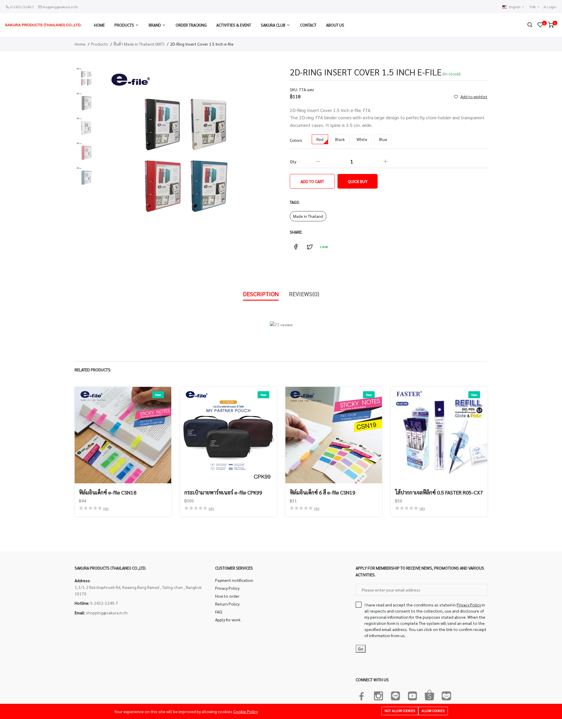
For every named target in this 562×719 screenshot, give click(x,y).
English (515, 7)
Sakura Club (273, 24)
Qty (293, 161)
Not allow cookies (400, 710)
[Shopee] (429, 695)
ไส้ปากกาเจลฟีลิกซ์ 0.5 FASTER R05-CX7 (439, 492)
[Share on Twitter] (310, 247)
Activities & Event (233, 24)
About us (335, 24)
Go (360, 648)
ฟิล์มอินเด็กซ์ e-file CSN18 (107, 492)
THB (533, 7)
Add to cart (312, 181)
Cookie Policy (245, 711)
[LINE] (395, 695)
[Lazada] (446, 695)
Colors (296, 140)
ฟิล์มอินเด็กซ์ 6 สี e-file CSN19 (322, 492)
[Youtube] (412, 695)
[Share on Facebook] (295, 247)
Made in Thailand (308, 216)
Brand (155, 24)
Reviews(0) (304, 294)
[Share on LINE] (324, 247)
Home (99, 24)
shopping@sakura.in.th (60, 6)
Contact (308, 24)
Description (261, 294)
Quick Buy (357, 181)
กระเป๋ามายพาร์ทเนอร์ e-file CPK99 (223, 492)
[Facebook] (361, 695)
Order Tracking (191, 24)
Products (124, 24)
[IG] (378, 695)
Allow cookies (433, 710)
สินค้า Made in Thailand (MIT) (139, 43)
